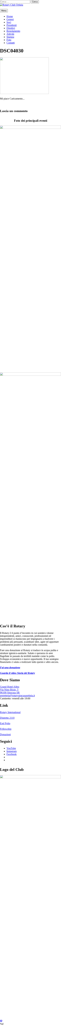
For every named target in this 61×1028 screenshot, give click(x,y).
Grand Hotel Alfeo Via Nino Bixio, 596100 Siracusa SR (10, 689)
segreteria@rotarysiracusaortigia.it (17, 695)
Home (10, 16)
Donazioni (5, 734)
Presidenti (12, 25)
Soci (9, 22)
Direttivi (11, 28)
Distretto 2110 (7, 717)
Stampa (10, 37)
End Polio (5, 723)
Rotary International (10, 712)
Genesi (10, 19)
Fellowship (5, 729)
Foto (9, 39)
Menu (4, 10)
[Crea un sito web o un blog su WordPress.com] (1, 1021)
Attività (10, 34)
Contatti (11, 42)
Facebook (12, 754)
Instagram (12, 751)
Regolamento (13, 31)
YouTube (11, 748)
